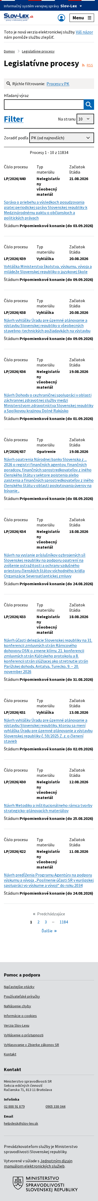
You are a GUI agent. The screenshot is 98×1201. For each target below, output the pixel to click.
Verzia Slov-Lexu (16, 1025)
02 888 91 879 (14, 1106)
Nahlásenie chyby (17, 1006)
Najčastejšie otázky (19, 986)
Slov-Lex (68, 5)
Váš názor (84, 32)
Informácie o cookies (20, 1015)
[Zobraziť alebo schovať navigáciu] (61, 18)
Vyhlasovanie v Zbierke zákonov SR (31, 1044)
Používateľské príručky (22, 996)
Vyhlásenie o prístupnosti (23, 1035)
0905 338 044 (55, 1106)
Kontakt (10, 1054)
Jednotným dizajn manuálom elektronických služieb (38, 1163)
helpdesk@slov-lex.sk (21, 1123)
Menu (78, 18)
